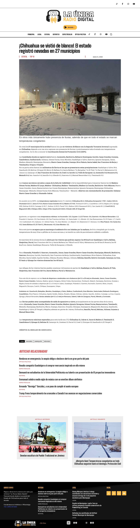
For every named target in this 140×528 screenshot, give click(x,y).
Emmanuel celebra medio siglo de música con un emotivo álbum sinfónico (50, 379)
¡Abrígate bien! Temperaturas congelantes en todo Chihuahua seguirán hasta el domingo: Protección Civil (97, 462)
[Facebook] (122, 4)
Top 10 (32, 57)
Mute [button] (74, 523)
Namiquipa (38, 341)
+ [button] (91, 523)
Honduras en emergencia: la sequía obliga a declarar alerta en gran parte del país (54, 358)
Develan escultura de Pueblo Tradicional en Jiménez (42, 455)
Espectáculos (24, 368)
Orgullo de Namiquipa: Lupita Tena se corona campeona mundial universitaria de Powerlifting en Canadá (86, 505)
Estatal (24, 57)
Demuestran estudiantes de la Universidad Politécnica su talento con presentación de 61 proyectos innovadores (67, 372)
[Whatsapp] (128, 4)
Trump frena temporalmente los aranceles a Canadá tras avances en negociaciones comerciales (60, 393)
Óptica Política (25, 361)
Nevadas (47, 341)
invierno (29, 341)
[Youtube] (134, 4)
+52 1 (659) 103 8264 (10, 507)
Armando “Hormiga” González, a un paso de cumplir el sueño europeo (48, 386)
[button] (111, 34)
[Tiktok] (116, 4)
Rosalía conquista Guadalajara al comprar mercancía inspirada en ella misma (52, 365)
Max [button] (93, 523)
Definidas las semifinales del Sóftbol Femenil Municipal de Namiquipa (84, 514)
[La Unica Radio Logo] (70, 16)
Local (74, 500)
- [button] (76, 523)
